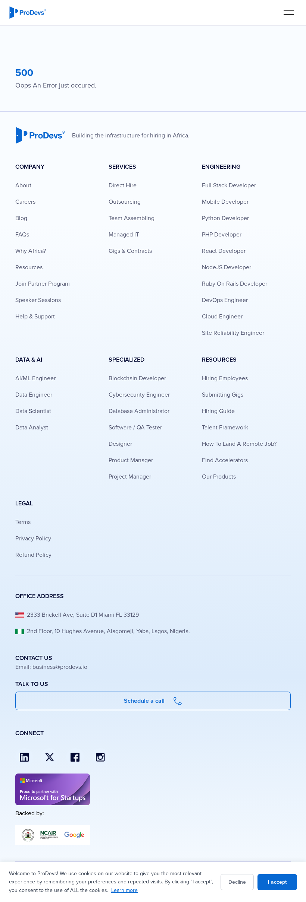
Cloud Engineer (222, 316)
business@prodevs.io (59, 667)
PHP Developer (221, 234)
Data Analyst (31, 427)
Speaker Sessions (38, 300)
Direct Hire (123, 185)
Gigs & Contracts (130, 251)
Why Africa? (30, 251)
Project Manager (130, 476)
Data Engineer (33, 394)
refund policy (33, 555)
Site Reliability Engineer (233, 333)
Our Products (219, 476)
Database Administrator (139, 411)
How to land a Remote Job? (239, 444)
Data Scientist (33, 411)
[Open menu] (289, 12)
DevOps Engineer (225, 300)
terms (23, 522)
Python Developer (225, 218)
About (23, 185)
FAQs (22, 234)
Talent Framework (225, 427)
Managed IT (124, 234)
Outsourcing (125, 202)
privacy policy (33, 538)
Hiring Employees (225, 378)
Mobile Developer (225, 202)
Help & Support (35, 316)
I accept (277, 882)
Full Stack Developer (229, 185)
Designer (120, 444)
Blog (21, 218)
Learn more (124, 890)
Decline (237, 882)
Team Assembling (131, 218)
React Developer (224, 251)
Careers (25, 202)
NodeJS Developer (226, 267)
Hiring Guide (218, 411)
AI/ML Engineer (35, 378)
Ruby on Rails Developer (234, 284)
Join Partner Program (42, 284)
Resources (29, 267)
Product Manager (131, 460)
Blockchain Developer (137, 378)
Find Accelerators (225, 460)
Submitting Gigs (222, 394)
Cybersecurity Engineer (139, 394)
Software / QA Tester (135, 427)
